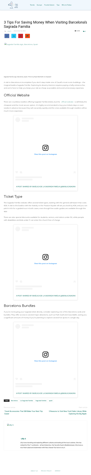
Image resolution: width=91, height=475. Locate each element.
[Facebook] (7, 35)
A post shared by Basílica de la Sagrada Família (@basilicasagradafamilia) (50, 187)
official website (67, 102)
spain (50, 400)
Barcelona (14, 400)
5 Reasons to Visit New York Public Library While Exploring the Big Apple (67, 412)
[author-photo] (12, 429)
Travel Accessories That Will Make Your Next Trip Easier (24, 412)
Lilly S (9, 31)
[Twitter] (14, 35)
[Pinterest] (21, 35)
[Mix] (27, 35)
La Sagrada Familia (26, 400)
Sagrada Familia (41, 400)
